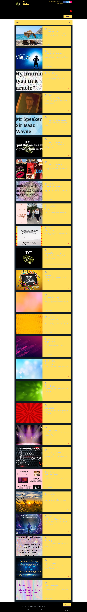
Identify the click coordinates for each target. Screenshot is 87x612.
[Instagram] (70, 2)
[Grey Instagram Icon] (70, 610)
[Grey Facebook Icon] (65, 610)
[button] (71, 11)
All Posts (17, 22)
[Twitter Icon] (67, 2)
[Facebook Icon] (64, 2)
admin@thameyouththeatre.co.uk (56, 1)
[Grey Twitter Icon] (68, 610)
